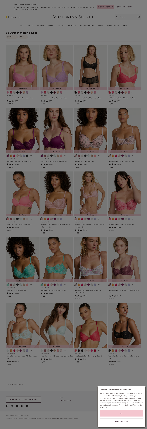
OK (121, 413)
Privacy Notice (124, 405)
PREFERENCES (121, 421)
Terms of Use (138, 405)
